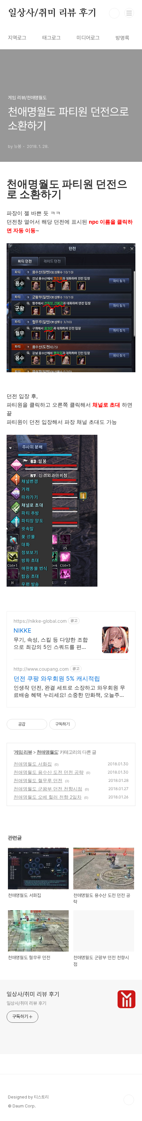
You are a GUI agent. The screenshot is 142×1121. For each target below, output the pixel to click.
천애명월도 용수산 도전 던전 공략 (49, 772)
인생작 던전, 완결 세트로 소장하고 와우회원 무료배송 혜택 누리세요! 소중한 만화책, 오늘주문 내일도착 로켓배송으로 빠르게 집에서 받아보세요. (70, 691)
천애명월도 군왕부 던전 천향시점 (48, 788)
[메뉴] (129, 13)
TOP (129, 1100)
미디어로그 (88, 38)
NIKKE (22, 630)
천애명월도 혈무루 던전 (38, 780)
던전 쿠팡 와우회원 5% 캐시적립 (57, 678)
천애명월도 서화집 (33, 764)
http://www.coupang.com (41, 669)
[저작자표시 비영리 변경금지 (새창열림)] (84, 724)
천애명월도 (47, 752)
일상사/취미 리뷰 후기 (52, 13)
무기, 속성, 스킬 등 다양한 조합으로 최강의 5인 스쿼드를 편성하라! (51, 643)
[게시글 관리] (40, 724)
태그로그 (51, 38)
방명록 (122, 38)
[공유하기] (31, 724)
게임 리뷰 (23, 752)
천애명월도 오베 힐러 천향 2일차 (48, 797)
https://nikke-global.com (40, 621)
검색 (114, 13)
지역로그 (17, 38)
